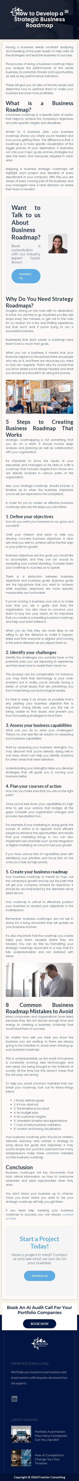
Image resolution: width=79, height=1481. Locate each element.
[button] (66, 11)
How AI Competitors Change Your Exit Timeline (49, 1459)
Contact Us (25, 276)
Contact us (40, 1276)
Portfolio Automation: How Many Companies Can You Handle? (51, 1436)
